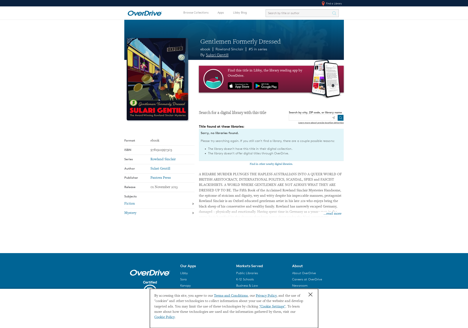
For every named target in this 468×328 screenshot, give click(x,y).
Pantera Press (160, 178)
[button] (206, 266)
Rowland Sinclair (229, 49)
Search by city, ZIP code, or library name (315, 112)
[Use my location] (334, 118)
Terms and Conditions (231, 296)
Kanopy (185, 285)
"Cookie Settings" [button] (272, 306)
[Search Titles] (335, 13)
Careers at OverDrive (307, 279)
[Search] (341, 118)
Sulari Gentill (217, 55)
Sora (183, 279)
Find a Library (333, 3)
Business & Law (247, 285)
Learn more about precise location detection (321, 122)
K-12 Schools (245, 279)
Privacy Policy (266, 296)
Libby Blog (240, 12)
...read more (332, 214)
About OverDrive (304, 273)
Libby (184, 273)
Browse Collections (195, 12)
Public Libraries (247, 273)
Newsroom (300, 285)
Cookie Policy (164, 317)
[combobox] (299, 13)
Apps (221, 12)
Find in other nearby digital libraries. (271, 164)
